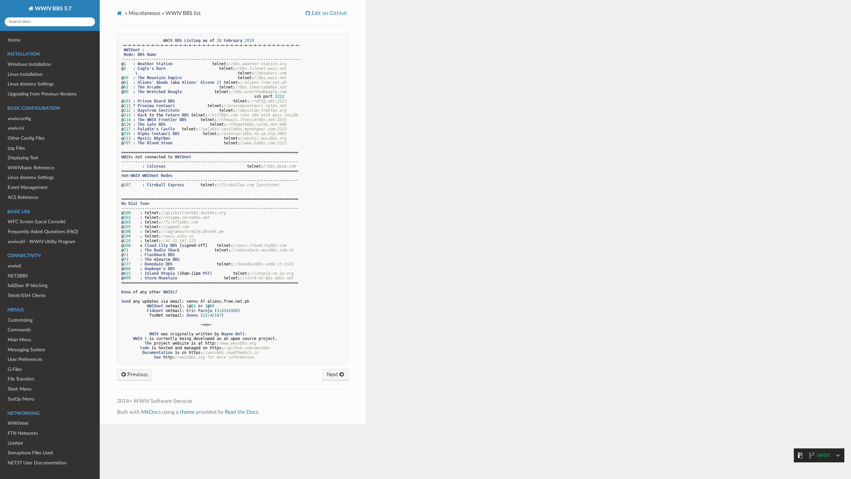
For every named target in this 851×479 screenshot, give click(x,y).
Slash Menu (20, 389)
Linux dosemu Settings (31, 83)
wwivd (14, 265)
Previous (137, 374)
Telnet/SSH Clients (27, 295)
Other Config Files (26, 138)
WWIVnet (18, 423)
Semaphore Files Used (30, 452)
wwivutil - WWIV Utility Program (41, 241)
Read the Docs (241, 412)
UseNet (15, 443)
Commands (19, 329)
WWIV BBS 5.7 (52, 8)
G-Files (15, 369)
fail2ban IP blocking (28, 285)
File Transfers (21, 379)
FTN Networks (23, 433)
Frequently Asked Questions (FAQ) (43, 231)
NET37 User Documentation (37, 462)
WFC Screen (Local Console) (36, 221)
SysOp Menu (21, 399)
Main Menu (19, 339)
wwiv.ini (16, 128)
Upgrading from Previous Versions (42, 93)
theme (187, 412)
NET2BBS (18, 275)
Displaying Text (23, 157)
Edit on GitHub (328, 13)
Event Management (28, 187)
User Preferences (25, 359)
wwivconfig (19, 118)
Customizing (20, 320)
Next (333, 374)
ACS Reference (23, 197)
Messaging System (26, 349)
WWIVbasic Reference (31, 167)
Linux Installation (25, 74)
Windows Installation (29, 64)
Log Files (16, 148)
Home (14, 40)
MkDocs (151, 412)
